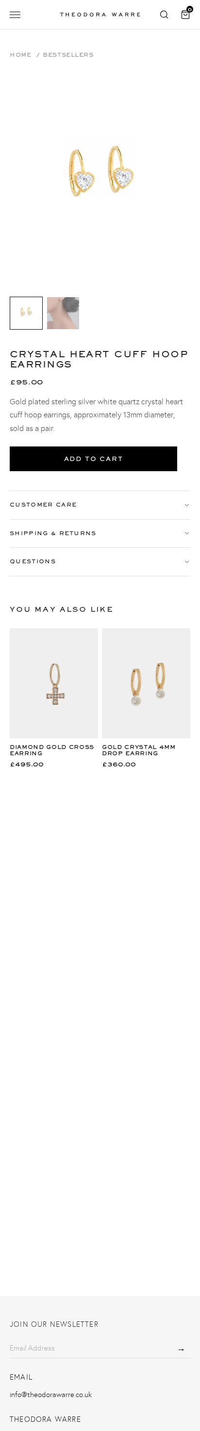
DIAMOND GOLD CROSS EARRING (52, 750)
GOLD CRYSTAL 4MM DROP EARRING (139, 750)
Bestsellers (68, 54)
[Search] (164, 14)
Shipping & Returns (53, 533)
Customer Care (43, 504)
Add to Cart (93, 458)
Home (20, 54)
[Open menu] (15, 15)
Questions (33, 561)
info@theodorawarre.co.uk (51, 1394)
